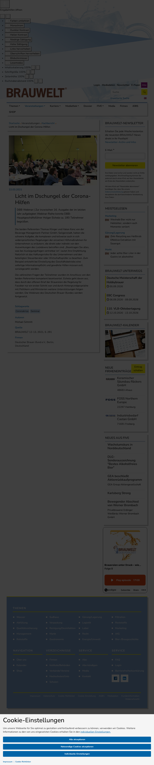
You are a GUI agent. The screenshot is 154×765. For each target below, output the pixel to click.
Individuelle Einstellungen (77, 753)
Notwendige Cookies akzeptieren (77, 746)
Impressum (7, 762)
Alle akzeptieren (77, 739)
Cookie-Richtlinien (23, 762)
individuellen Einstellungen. (95, 732)
